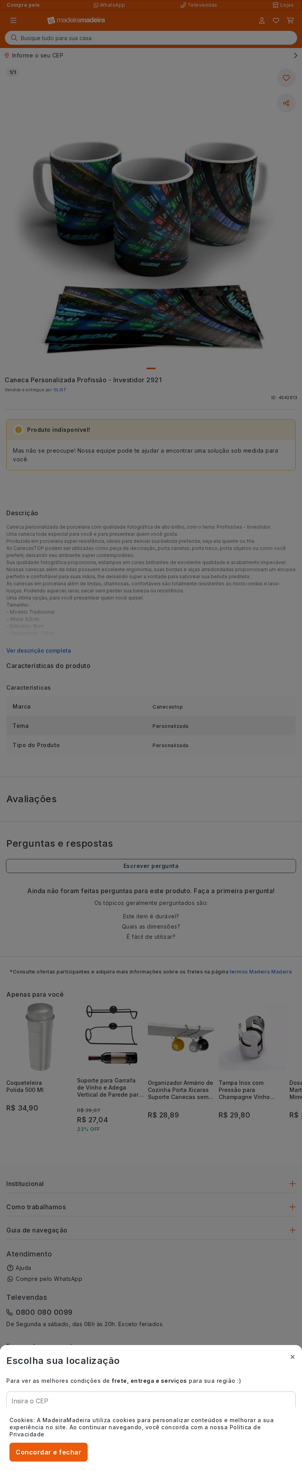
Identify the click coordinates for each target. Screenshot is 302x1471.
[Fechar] (292, 1357)
